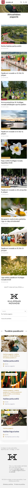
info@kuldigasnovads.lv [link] (18, 470)
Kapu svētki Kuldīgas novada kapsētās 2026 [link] (12, 162)
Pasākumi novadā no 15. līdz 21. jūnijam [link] (12, 249)
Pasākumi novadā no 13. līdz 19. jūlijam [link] (12, 74)
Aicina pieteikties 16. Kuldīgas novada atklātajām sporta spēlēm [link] (13, 103)
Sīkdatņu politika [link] (8, 484)
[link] (9, 2)
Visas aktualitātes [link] (6, 318)
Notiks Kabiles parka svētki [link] (11, 46)
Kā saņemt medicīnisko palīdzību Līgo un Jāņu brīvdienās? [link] (13, 220)
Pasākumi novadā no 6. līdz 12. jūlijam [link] (12, 133)
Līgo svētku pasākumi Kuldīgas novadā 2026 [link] (12, 279)
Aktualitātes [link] (6, 70)
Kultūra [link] (4, 43)
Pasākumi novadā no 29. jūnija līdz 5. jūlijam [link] (14, 191)
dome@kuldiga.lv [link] (19, 469)
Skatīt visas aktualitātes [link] (13, 287)
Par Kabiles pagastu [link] (6, 314)
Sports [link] (4, 99)
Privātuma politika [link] (19, 484)
